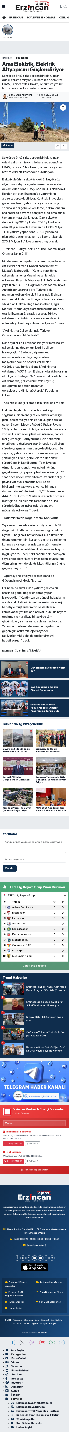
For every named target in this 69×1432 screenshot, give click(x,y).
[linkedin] (62, 1342)
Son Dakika (56, 1320)
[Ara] (65, 7)
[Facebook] (17, 1258)
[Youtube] (40, 1258)
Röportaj (17, 1378)
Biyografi (17, 1382)
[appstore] (34, 1268)
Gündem (17, 1320)
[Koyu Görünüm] (61, 7)
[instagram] (32, 1342)
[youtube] (42, 1342)
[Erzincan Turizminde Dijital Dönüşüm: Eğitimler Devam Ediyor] (51, 766)
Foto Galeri (18, 1358)
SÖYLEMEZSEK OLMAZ (41, 17)
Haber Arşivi (15, 1308)
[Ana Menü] (3, 6)
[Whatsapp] (46, 1258)
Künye (52, 1323)
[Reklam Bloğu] (34, 1081)
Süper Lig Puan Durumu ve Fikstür (37, 1415)
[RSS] (52, 1258)
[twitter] (22, 1342)
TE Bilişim (42, 1332)
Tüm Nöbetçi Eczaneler (36, 1170)
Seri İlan (16, 1374)
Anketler (17, 1386)
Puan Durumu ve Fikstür (52, 1292)
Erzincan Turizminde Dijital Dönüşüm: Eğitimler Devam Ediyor (51, 780)
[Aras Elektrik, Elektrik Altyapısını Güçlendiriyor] (34, 122)
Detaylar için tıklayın (35, 966)
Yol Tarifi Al (34, 1144)
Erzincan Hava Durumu (51, 1282)
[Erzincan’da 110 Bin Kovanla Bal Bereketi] (51, 738)
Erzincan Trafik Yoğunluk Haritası (14, 1294)
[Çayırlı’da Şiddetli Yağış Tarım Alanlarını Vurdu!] (18, 738)
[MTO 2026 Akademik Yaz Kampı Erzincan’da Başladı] (51, 797)
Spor (37, 1320)
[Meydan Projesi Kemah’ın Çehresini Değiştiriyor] (18, 797)
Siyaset (45, 1320)
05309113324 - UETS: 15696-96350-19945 (36, 1239)
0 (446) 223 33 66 (14, 1144)
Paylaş (9, 145)
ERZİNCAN (16, 17)
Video (27, 1323)
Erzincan (17, 1323)
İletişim (43, 1323)
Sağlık (8, 1320)
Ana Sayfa (17, 1350)
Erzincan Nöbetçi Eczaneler (16, 1284)
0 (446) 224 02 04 (14, 1161)
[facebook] (12, 1342)
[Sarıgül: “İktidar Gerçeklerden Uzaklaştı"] (18, 766)
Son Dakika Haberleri (50, 1302)
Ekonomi (28, 1320)
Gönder (9, 868)
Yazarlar (16, 1366)
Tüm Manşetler (16, 1302)
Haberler (7, 58)
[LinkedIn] (34, 1258)
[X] (23, 1258)
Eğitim (35, 1323)
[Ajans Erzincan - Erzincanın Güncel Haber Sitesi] (32, 6)
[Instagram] (28, 1258)
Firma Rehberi (20, 1370)
